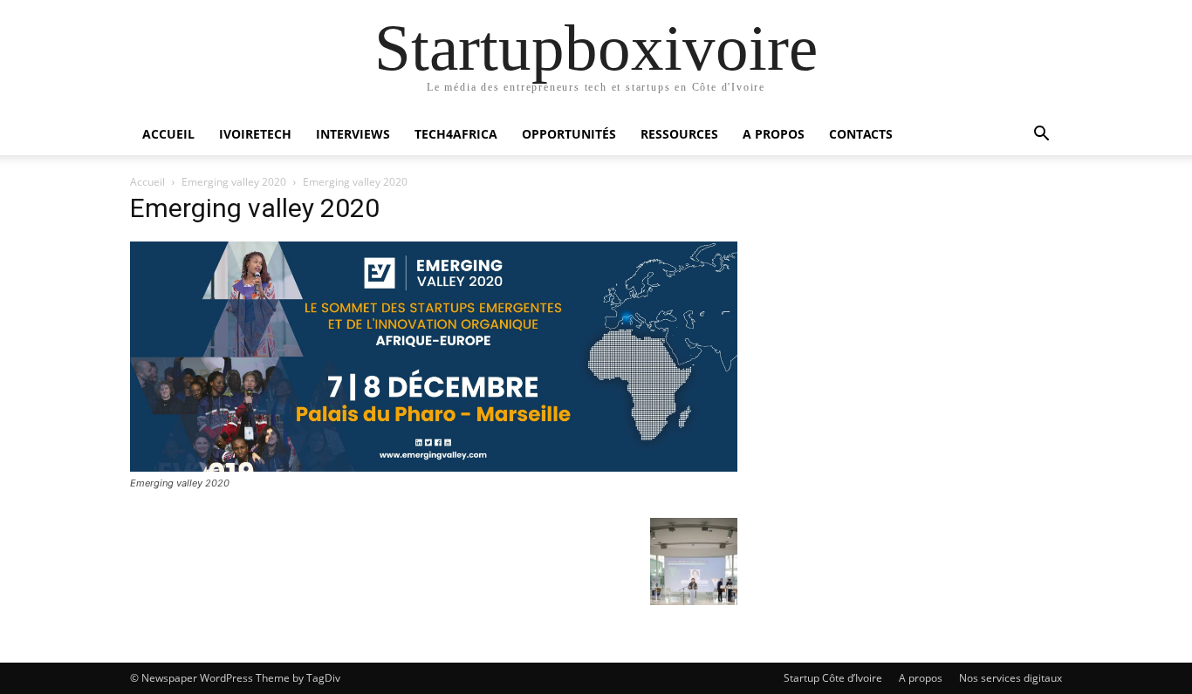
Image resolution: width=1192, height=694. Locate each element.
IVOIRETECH (255, 134)
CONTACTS (861, 134)
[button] (1041, 135)
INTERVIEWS (353, 134)
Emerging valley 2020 (234, 181)
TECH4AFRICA (455, 134)
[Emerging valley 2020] (433, 466)
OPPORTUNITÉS (569, 134)
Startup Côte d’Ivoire (833, 677)
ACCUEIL (168, 134)
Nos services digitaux (1010, 677)
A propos (920, 677)
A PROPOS (774, 134)
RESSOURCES (679, 134)
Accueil (147, 181)
